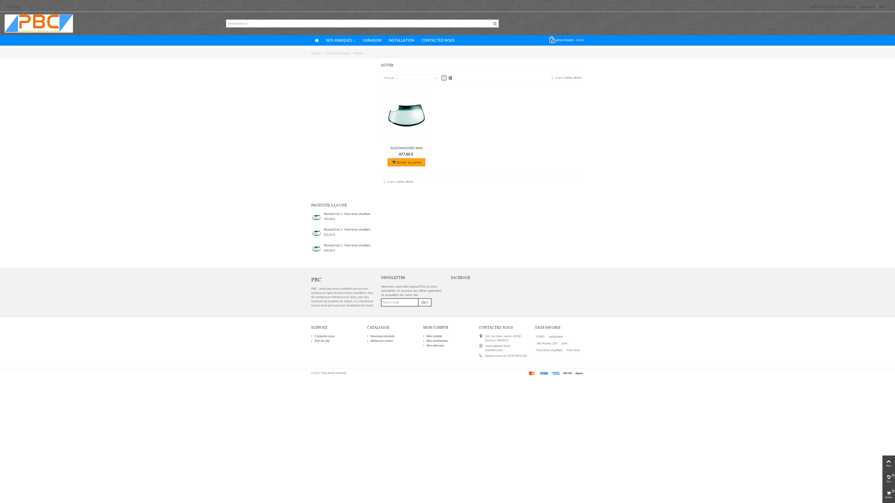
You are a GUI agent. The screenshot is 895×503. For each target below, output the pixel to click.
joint (564, 343)
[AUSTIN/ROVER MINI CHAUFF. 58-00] (406, 117)
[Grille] (444, 78)
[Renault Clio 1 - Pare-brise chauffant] (316, 217)
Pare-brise (573, 350)
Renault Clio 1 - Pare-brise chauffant (347, 214)
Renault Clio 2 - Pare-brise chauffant (347, 245)
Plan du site (322, 341)
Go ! (424, 302)
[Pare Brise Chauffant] (39, 23)
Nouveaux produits (382, 336)
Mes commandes (437, 341)
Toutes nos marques (338, 53)
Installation (401, 40)
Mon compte (434, 336)
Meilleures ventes (381, 341)
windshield (556, 336)
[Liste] (450, 78)
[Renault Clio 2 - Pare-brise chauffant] (316, 249)
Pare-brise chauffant (549, 350)
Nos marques (339, 40)
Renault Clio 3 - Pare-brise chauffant (347, 229)
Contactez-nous (438, 40)
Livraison (372, 40)
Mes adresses (435, 345)
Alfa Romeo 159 (547, 343)
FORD (540, 336)
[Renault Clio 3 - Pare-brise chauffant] (316, 233)
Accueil (315, 53)
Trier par (388, 78)
